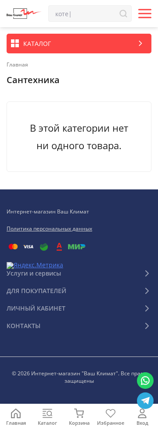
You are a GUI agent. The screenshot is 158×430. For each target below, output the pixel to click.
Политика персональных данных (49, 228)
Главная (17, 64)
